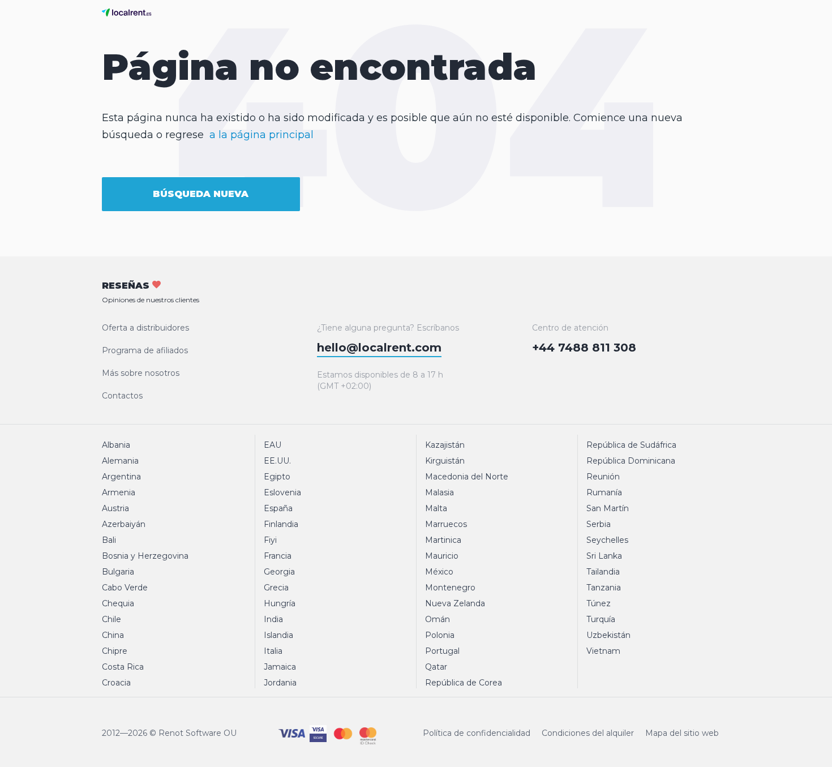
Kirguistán (445, 461)
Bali (109, 540)
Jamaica (280, 667)
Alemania (120, 461)
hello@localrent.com (379, 347)
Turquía (600, 619)
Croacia (116, 683)
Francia (277, 556)
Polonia (439, 635)
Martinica (443, 540)
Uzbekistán (608, 635)
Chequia (118, 603)
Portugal (442, 651)
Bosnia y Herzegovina (145, 556)
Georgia (279, 572)
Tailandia (603, 572)
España (278, 508)
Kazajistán (445, 445)
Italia (273, 651)
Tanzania (603, 587)
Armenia (118, 492)
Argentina (121, 477)
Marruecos (446, 524)
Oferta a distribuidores (145, 328)
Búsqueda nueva (200, 193)
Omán (437, 619)
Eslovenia (282, 492)
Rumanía (604, 492)
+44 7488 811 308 (584, 347)
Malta (436, 508)
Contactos (122, 396)
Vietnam (603, 651)
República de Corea (463, 683)
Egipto (277, 477)
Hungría (279, 603)
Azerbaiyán (123, 524)
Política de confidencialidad (476, 733)
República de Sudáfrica (631, 445)
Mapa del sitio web (682, 733)
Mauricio (441, 556)
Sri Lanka (604, 556)
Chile (111, 619)
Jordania (280, 683)
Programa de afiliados (145, 350)
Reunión (603, 477)
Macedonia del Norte (466, 477)
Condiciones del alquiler (588, 733)
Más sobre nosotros (140, 373)
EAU (272, 445)
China (113, 635)
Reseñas (150, 292)
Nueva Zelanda (455, 603)
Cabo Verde (125, 587)
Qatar (436, 667)
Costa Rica (123, 667)
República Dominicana (630, 461)
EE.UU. (277, 461)
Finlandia (281, 524)
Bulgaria (118, 572)
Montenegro (450, 587)
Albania (116, 445)
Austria (115, 508)
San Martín (607, 508)
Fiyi (270, 540)
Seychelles (607, 540)
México (439, 572)
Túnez (598, 603)
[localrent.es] (129, 12)
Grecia (276, 587)
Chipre (114, 651)
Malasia (439, 492)
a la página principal (261, 134)
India (273, 619)
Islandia (278, 635)
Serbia (598, 524)
